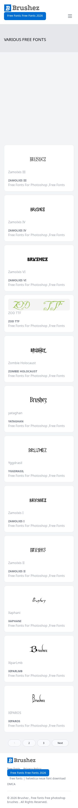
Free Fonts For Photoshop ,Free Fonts (36, 185)
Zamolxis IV (17, 230)
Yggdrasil (16, 471)
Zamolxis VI (17, 280)
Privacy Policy (32, 769)
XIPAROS (14, 721)
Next (60, 743)
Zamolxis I (16, 521)
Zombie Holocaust (22, 371)
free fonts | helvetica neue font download (38, 778)
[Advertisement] (39, 101)
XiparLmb (15, 671)
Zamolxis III (17, 180)
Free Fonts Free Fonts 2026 (25, 15)
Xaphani (14, 621)
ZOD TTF (14, 321)
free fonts (13, 769)
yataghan (15, 421)
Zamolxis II (16, 571)
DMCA (11, 784)
